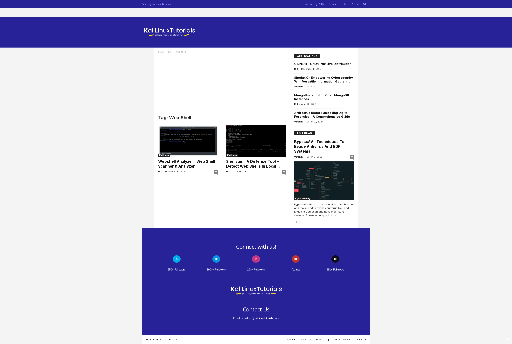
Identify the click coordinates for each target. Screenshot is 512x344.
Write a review (342, 339)
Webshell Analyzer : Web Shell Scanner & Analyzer (186, 164)
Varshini (298, 86)
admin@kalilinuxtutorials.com (262, 318)
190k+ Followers (216, 269)
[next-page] (301, 222)
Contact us (360, 339)
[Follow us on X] (345, 3)
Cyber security (302, 198)
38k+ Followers (335, 269)
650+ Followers (176, 269)
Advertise (306, 339)
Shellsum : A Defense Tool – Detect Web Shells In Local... (253, 164)
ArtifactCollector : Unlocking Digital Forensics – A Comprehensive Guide (322, 114)
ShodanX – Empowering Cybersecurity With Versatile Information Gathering (323, 79)
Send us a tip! (323, 339)
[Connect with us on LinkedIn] (352, 3)
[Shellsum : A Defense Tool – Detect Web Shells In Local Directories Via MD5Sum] (256, 141)
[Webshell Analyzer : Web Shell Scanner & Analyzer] (188, 141)
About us (292, 339)
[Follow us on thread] (335, 259)
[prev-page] (296, 222)
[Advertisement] (222, 83)
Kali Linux (164, 155)
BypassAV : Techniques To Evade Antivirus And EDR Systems (319, 146)
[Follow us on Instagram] (358, 3)
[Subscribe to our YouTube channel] (364, 3)
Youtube (295, 269)
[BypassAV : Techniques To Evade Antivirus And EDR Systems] (324, 180)
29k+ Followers (256, 269)
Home (161, 52)
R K (160, 171)
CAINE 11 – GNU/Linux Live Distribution (322, 64)
